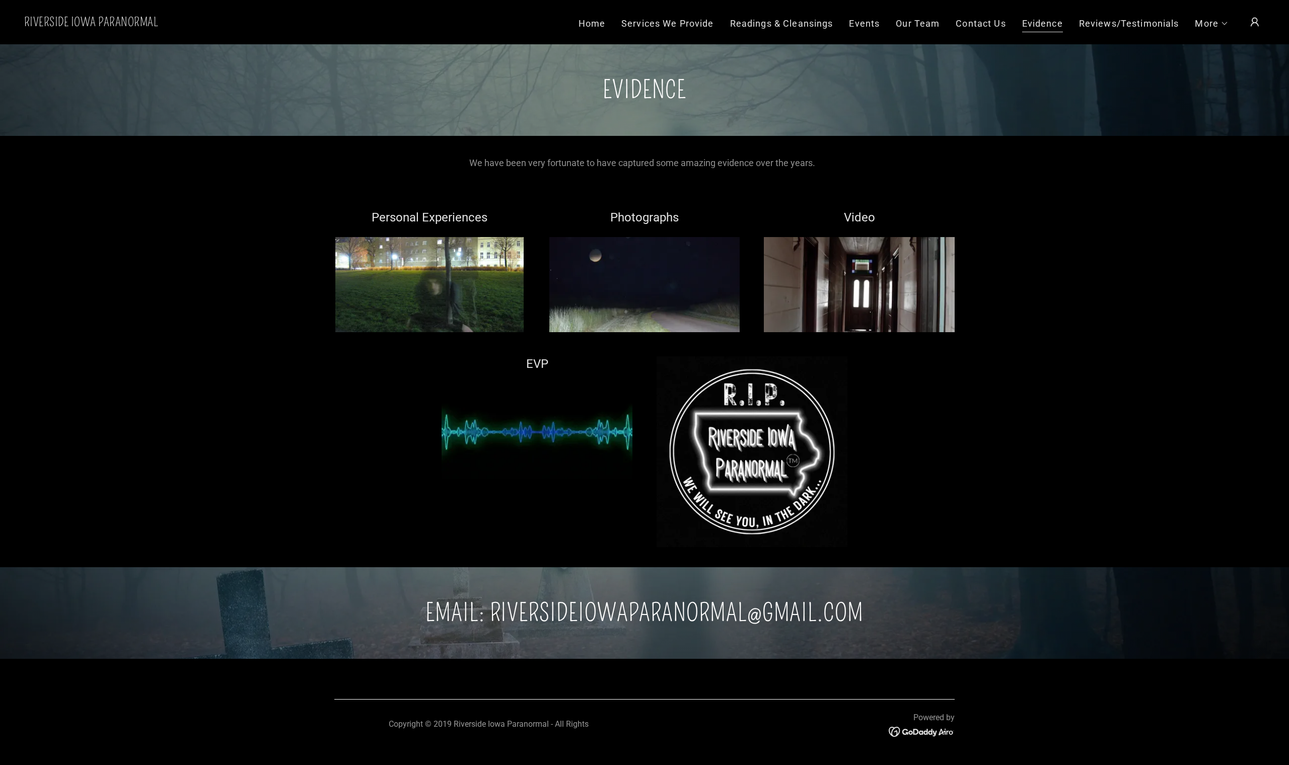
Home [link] (592, 23)
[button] (1212, 24)
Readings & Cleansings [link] (781, 23)
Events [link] (864, 23)
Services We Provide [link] (667, 23)
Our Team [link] (918, 23)
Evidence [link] (1042, 23)
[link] (91, 23)
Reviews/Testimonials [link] (1129, 23)
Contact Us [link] (981, 23)
